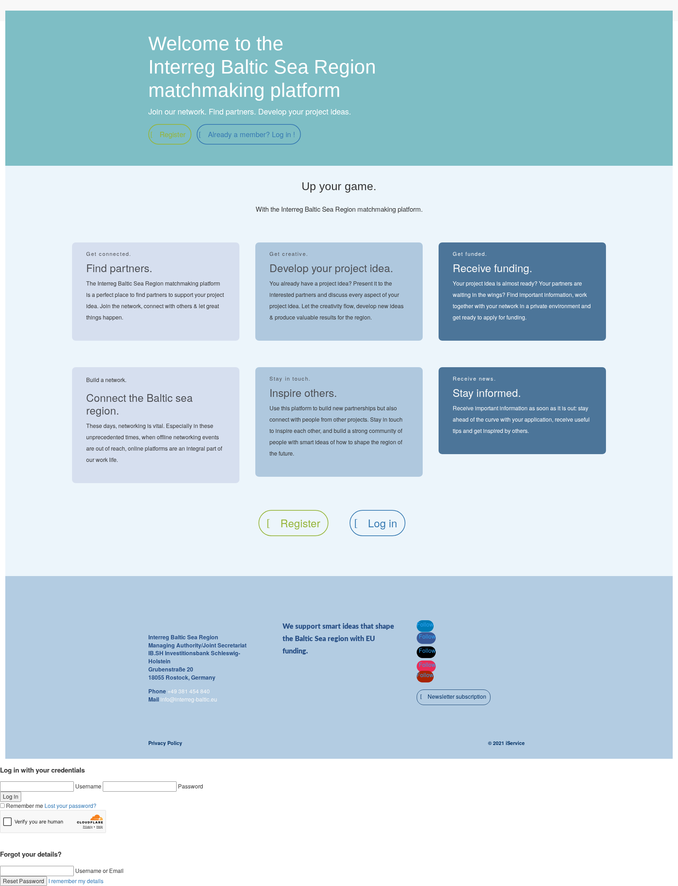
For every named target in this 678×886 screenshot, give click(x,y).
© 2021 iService (506, 742)
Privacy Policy (165, 742)
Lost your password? (70, 806)
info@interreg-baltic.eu (188, 699)
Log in (382, 522)
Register (173, 134)
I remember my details (75, 881)
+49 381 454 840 (188, 691)
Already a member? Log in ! (251, 134)
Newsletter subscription (457, 696)
